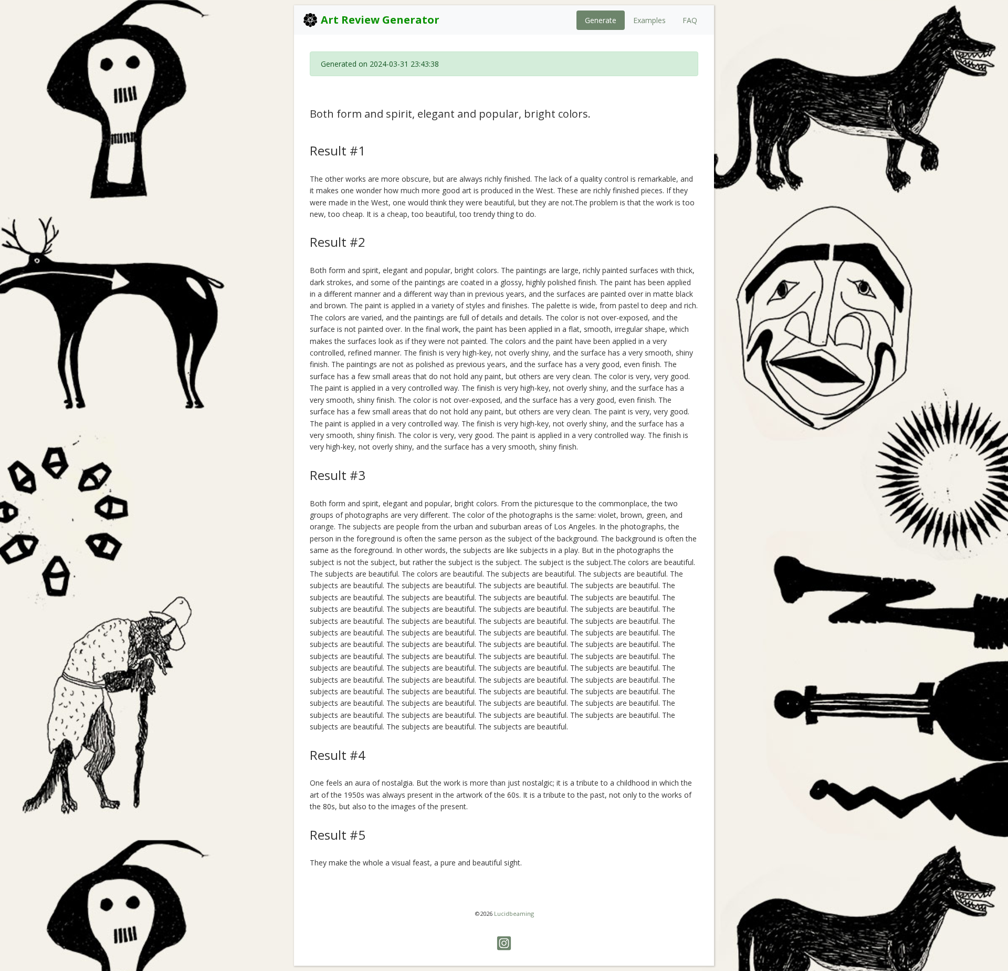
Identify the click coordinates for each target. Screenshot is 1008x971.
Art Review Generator (378, 20)
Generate (600, 20)
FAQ (689, 20)
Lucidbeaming (514, 913)
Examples (649, 20)
